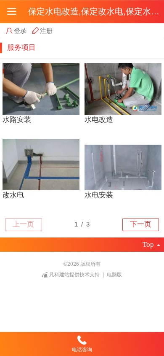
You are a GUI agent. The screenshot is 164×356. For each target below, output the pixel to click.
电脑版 (114, 275)
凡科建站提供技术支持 (74, 275)
